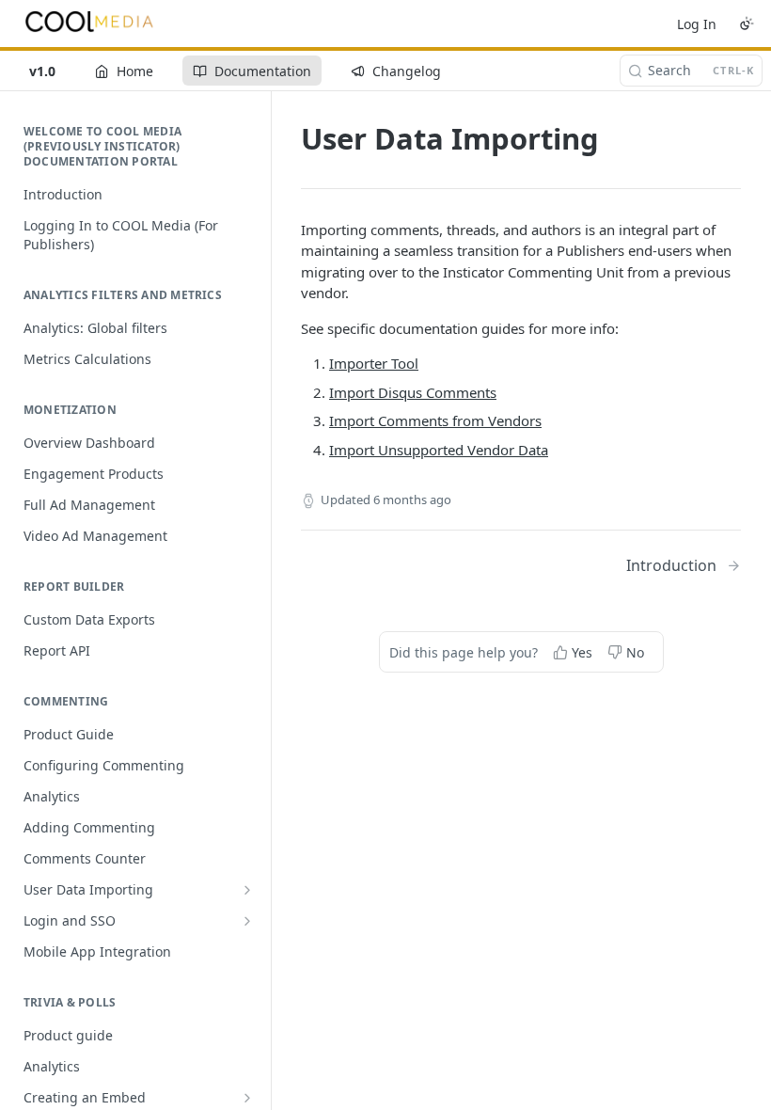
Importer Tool (373, 363)
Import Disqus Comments (412, 392)
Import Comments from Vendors (435, 420)
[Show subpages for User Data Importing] (247, 889)
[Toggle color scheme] (747, 23)
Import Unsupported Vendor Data (438, 449)
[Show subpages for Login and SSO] (247, 920)
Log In (696, 24)
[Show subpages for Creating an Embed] (247, 1097)
